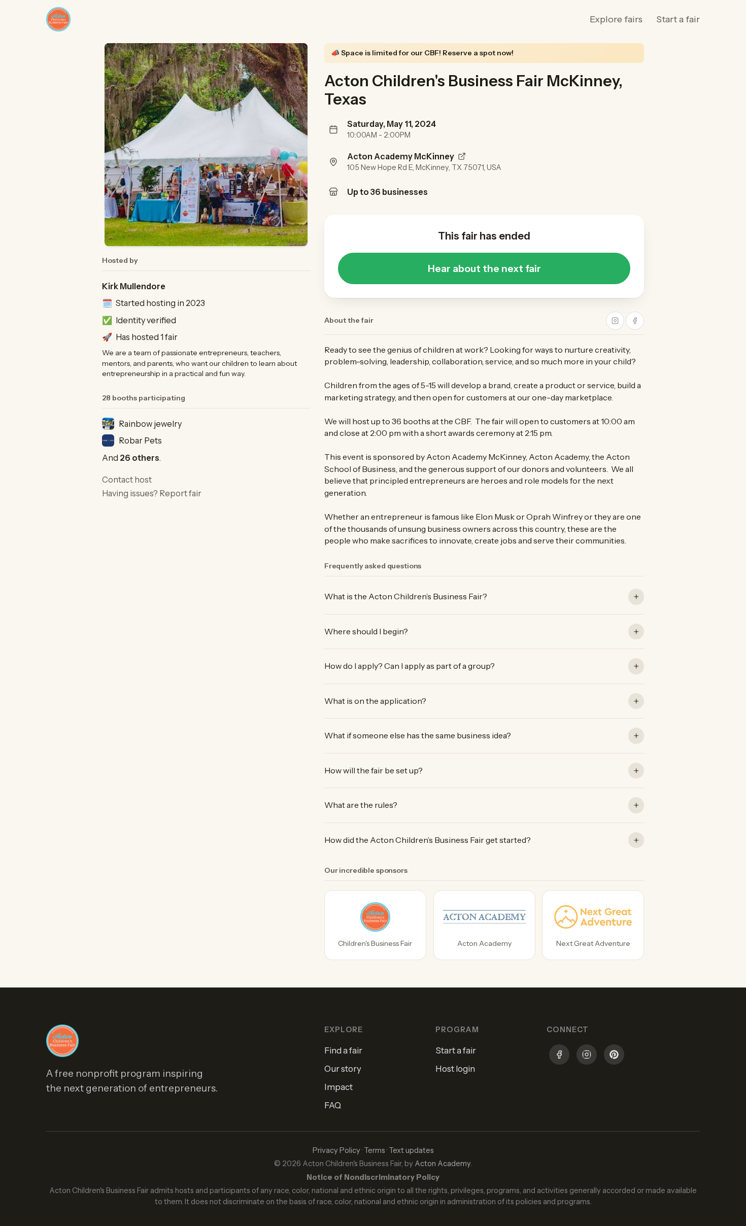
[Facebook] (559, 1056)
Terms (374, 1150)
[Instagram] (586, 1056)
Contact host (127, 479)
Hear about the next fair (484, 268)
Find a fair (343, 1050)
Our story (342, 1069)
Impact (338, 1087)
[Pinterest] (614, 1056)
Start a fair (678, 19)
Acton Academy (443, 1163)
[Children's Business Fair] (375, 925)
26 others (139, 458)
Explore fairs (616, 19)
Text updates (411, 1150)
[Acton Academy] (484, 925)
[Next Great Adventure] (592, 925)
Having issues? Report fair (151, 493)
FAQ (332, 1105)
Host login (455, 1069)
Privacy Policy (336, 1150)
